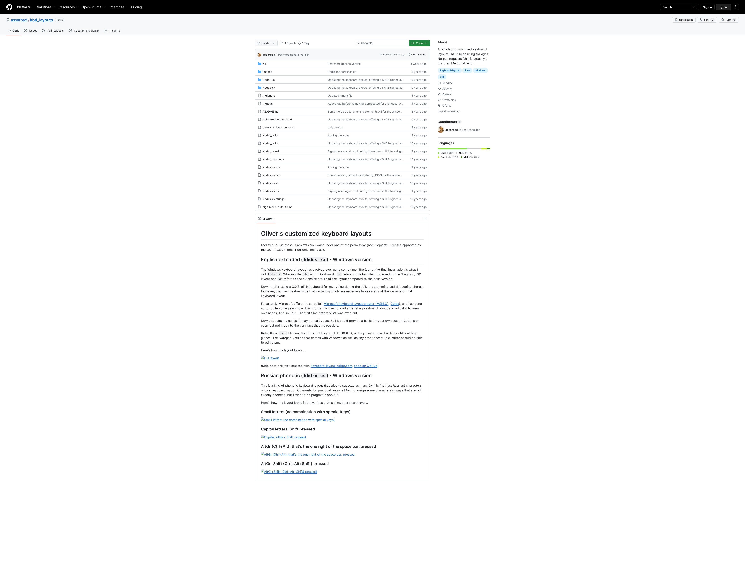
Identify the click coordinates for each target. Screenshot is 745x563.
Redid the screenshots (342, 71)
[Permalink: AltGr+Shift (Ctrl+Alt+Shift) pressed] (258, 463)
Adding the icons (338, 135)
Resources (67, 7)
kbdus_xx (269, 87)
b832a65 (385, 54)
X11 (265, 63)
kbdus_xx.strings (273, 199)
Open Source (91, 7)
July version (335, 127)
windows (480, 70)
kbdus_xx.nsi (271, 191)
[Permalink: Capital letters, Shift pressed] (258, 429)
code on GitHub (365, 366)
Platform (23, 7)
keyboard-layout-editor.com (331, 366)
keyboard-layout (449, 70)
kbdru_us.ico (271, 135)
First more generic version (293, 54)
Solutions (44, 7)
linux (467, 70)
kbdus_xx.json (272, 175)
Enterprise (116, 7)
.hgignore (269, 95)
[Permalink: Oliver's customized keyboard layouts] (258, 233)
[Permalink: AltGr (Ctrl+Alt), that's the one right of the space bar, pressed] (258, 446)
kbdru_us (269, 79)
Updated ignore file (340, 95)
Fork (708, 19)
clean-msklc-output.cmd (278, 127)
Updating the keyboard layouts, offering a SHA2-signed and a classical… (374, 79)
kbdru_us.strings (273, 159)
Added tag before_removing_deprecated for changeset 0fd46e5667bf (373, 103)
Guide (395, 304)
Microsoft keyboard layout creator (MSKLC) (356, 304)
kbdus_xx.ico (271, 167)
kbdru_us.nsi (271, 151)
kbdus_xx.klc (271, 183)
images (267, 71)
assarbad (19, 20)
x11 (442, 76)
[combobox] (382, 43)
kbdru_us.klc (271, 143)
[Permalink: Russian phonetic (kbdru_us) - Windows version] (258, 375)
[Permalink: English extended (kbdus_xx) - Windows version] (258, 259)
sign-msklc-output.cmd (278, 207)
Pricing (136, 7)
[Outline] (425, 219)
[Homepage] (9, 7)
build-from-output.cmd (277, 119)
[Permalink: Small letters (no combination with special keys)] (258, 412)
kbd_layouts (41, 20)
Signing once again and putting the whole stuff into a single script (369, 151)
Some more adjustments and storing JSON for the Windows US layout (372, 111)
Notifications (686, 19)
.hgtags (268, 103)
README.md (271, 111)
